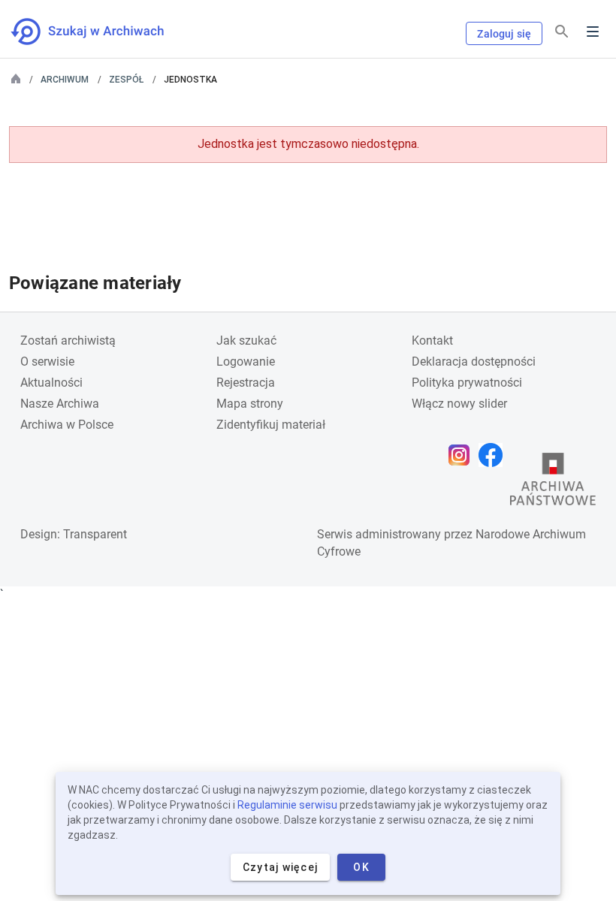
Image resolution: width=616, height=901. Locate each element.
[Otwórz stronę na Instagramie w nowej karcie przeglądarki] (463, 455)
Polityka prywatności (467, 382)
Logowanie (245, 361)
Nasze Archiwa (59, 403)
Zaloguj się (504, 34)
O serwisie (47, 361)
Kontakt (432, 340)
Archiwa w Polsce (66, 424)
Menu (592, 32)
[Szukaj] (562, 32)
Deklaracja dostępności (474, 361)
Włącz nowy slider (459, 403)
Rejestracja (245, 382)
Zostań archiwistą (68, 340)
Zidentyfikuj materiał (270, 424)
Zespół (126, 79)
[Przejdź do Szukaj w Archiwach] (101, 32)
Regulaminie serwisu (287, 805)
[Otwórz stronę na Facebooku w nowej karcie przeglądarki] (494, 455)
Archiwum (65, 79)
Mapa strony (249, 403)
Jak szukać (246, 340)
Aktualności (51, 382)
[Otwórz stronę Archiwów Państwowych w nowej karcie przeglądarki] (553, 483)
